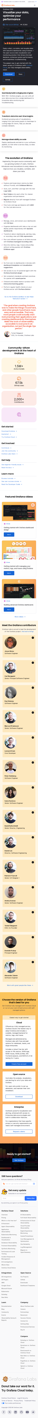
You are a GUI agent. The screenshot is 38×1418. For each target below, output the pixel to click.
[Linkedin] (15, 1412)
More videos (19, 617)
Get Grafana (19, 1160)
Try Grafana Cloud (8, 437)
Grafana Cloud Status (8, 1268)
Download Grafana (8, 431)
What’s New (5, 1265)
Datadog (4, 1294)
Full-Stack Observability (28, 1217)
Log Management (26, 1247)
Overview (4, 1214)
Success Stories (25, 1318)
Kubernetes (5, 1291)
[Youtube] (27, 1412)
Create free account (19, 1064)
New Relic (4, 1297)
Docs (20, 74)
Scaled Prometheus (26, 1236)
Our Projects (24, 1276)
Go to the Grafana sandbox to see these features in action (19, 298)
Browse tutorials (7, 478)
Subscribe (31, 1198)
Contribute (5, 448)
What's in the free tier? (9, 1220)
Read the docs (6, 467)
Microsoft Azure (6, 1288)
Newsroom (23, 1315)
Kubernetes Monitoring (9, 1234)
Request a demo (19, 1131)
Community (5, 1312)
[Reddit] (33, 1412)
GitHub (7, 80)
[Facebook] (3, 1412)
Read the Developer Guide (10, 484)
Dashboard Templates (27, 1285)
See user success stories (10, 481)
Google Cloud (5, 1285)
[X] (9, 1412)
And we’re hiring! (27, 631)
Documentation (6, 1306)
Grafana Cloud (15, 1390)
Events (3, 1315)
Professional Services (27, 1327)
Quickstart (5, 434)
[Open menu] (35, 5)
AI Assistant (5, 1223)
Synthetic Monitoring (8, 1248)
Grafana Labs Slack (8, 454)
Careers (23, 1309)
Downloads (24, 1282)
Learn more (31, 1)
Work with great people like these (19, 985)
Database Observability (9, 1242)
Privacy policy (24, 1203)
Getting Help (24, 1324)
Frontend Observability (8, 1245)
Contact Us (24, 1321)
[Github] (21, 1412)
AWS (2, 1282)
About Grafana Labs (27, 1306)
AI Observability (25, 1214)
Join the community (8, 451)
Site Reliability (25, 1244)
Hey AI (22, 1330)
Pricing (3, 1217)
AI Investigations (7, 1262)
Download (8, 74)
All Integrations (6, 1276)
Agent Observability (7, 1226)
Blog (2, 1309)
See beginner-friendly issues (11, 465)
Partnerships (24, 1312)
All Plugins (4, 1279)
